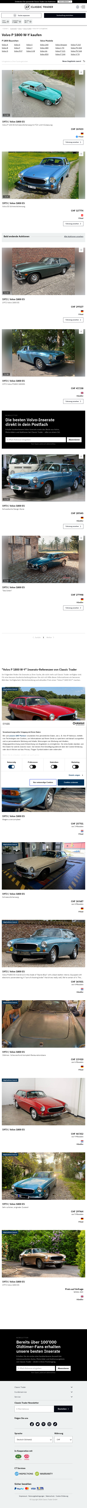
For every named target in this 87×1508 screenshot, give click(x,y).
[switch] (33, 767)
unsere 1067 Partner (17, 736)
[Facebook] (32, 1424)
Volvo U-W (30, 51)
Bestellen (62, 1409)
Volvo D (5, 51)
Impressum (23, 1496)
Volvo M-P (18, 51)
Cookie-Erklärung (62, 1496)
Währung (58, 1433)
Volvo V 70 (75, 54)
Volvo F (17, 48)
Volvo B (5, 48)
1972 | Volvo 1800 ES (13, 299)
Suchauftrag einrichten (65, 15)
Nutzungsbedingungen (36, 1496)
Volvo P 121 (60, 51)
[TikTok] (55, 1424)
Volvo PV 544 (76, 51)
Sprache (18, 1433)
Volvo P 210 (76, 45)
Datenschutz (50, 1496)
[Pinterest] (43, 1424)
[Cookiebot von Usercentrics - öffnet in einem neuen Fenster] (74, 723)
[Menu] (78, 7)
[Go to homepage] (39, 7)
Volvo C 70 (59, 48)
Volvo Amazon (61, 45)
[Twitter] (38, 1424)
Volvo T (29, 48)
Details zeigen (74, 775)
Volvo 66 (43, 51)
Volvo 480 (44, 48)
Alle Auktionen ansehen (73, 236)
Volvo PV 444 (76, 48)
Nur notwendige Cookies (43, 782)
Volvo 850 (44, 54)
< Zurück (5, 28)
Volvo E (17, 45)
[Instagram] (49, 1424)
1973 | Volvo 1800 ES (13, 121)
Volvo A (5, 45)
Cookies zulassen (71, 782)
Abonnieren (74, 439)
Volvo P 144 (60, 54)
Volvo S (29, 45)
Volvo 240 (44, 45)
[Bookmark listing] (81, 72)
